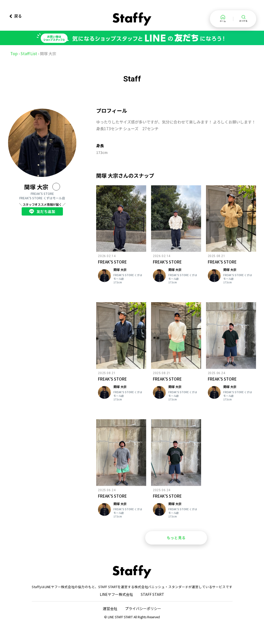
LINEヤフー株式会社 (116, 594)
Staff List (29, 53)
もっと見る (176, 537)
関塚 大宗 (36, 187)
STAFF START (152, 594)
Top (14, 53)
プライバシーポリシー (143, 608)
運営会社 (110, 608)
